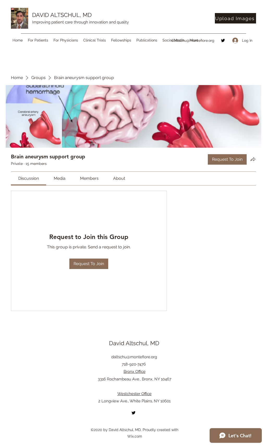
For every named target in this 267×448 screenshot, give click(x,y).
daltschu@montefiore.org (193, 40)
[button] (38, 40)
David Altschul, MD (134, 343)
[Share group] (253, 159)
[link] (28, 178)
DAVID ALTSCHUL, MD (62, 14)
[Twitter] (223, 40)
